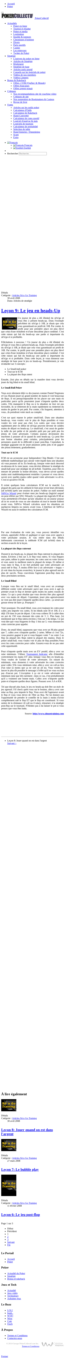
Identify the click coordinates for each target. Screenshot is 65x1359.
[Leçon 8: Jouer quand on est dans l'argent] (8, 1110)
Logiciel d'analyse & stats (25, 121)
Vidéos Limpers (20, 77)
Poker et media (20, 31)
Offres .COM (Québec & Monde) (29, 83)
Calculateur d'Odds (22, 110)
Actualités (12, 23)
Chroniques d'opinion (23, 39)
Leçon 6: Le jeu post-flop (20, 1215)
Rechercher (12, 153)
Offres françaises (21, 85)
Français (28, 145)
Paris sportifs (19, 45)
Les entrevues (19, 50)
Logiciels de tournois (23, 124)
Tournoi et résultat (22, 28)
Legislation (18, 34)
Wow (9, 1318)
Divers (16, 42)
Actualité (11, 1290)
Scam (16, 134)
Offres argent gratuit (22, 88)
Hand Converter (21, 115)
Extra (15, 137)
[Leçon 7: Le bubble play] (8, 1150)
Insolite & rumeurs (22, 37)
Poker (10, 6)
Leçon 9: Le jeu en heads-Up (30, 310)
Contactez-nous (14, 1338)
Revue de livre (20, 102)
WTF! (10, 1315)
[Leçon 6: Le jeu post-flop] (8, 1195)
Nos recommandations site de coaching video (34, 94)
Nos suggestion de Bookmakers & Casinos (33, 99)
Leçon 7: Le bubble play (20, 1169)
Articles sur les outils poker (26, 107)
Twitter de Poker (21, 53)
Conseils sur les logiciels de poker (29, 72)
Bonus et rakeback (16, 1279)
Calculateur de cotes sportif (26, 118)
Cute (9, 1321)
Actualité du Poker (16, 1273)
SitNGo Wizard (8, 493)
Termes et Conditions (17, 1335)
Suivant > (11, 743)
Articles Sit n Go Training (24, 295)
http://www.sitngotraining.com (48, 713)
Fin (8, 1245)
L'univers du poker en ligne (26, 58)
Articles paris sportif (22, 69)
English (27, 148)
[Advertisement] (32, 190)
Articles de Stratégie (22, 61)
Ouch (10, 1324)
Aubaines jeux (14, 1298)
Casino (16, 47)
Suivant (11, 1242)
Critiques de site (21, 96)
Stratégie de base (21, 66)
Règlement (18, 64)
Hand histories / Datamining (26, 132)
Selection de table (21, 129)
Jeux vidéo (12, 1293)
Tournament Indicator (36, 654)
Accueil (11, 3)
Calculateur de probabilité (25, 126)
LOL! (10, 1310)
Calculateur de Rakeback (25, 113)
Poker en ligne (20, 26)
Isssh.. (10, 1313)
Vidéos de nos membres (24, 75)
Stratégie (11, 56)
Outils (10, 105)
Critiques (11, 91)
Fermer (4, 1356)
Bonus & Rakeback (16, 80)
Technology (13, 1296)
